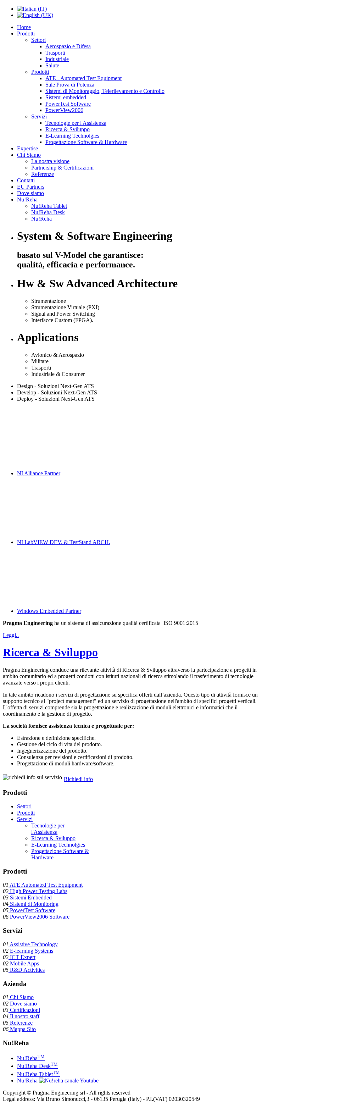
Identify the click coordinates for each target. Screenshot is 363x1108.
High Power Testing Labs (38, 891)
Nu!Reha (31, 1058)
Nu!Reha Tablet (38, 1074)
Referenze (21, 1023)
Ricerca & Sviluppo (50, 652)
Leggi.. (11, 635)
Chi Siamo (21, 997)
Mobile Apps (24, 963)
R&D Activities (27, 970)
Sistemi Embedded (30, 897)
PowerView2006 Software (39, 917)
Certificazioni (24, 1010)
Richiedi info (78, 779)
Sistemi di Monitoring (33, 904)
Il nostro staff (24, 1016)
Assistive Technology (33, 944)
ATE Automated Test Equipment (46, 885)
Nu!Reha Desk (37, 1066)
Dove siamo (23, 1004)
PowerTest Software (32, 910)
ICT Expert (22, 957)
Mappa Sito (22, 1029)
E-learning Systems (31, 951)
